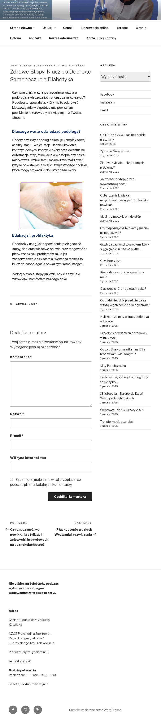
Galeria (15, 38)
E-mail (16, 436)
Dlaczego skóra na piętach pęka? (123, 288)
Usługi (47, 28)
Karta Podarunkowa (63, 38)
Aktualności (27, 304)
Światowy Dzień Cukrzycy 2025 (121, 410)
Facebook (107, 94)
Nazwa (17, 414)
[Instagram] (25, 710)
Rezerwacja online (95, 28)
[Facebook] (13, 710)
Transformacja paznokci (116, 421)
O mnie (141, 28)
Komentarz (21, 357)
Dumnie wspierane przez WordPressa (95, 710)
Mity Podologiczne (113, 365)
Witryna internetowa (28, 458)
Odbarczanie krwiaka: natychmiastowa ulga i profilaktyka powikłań (124, 200)
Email (104, 110)
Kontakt (35, 38)
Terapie (122, 28)
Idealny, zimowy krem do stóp (120, 216)
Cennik (68, 28)
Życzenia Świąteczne (115, 151)
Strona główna (21, 28)
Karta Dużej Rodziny (101, 38)
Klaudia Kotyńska (70, 65)
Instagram (107, 102)
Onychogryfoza (110, 260)
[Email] (38, 710)
